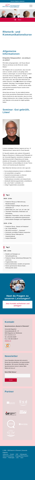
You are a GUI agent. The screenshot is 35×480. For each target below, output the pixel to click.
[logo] (11, 5)
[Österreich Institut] (23, 411)
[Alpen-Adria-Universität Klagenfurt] (11, 402)
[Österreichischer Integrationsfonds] (11, 413)
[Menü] (30, 5)
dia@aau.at (8, 340)
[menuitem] (30, 5)
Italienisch (22, 1)
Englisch (17, 1)
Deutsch (12, 1)
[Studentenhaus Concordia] (11, 424)
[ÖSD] (23, 402)
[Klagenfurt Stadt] (11, 433)
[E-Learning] (23, 424)
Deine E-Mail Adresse (11, 372)
